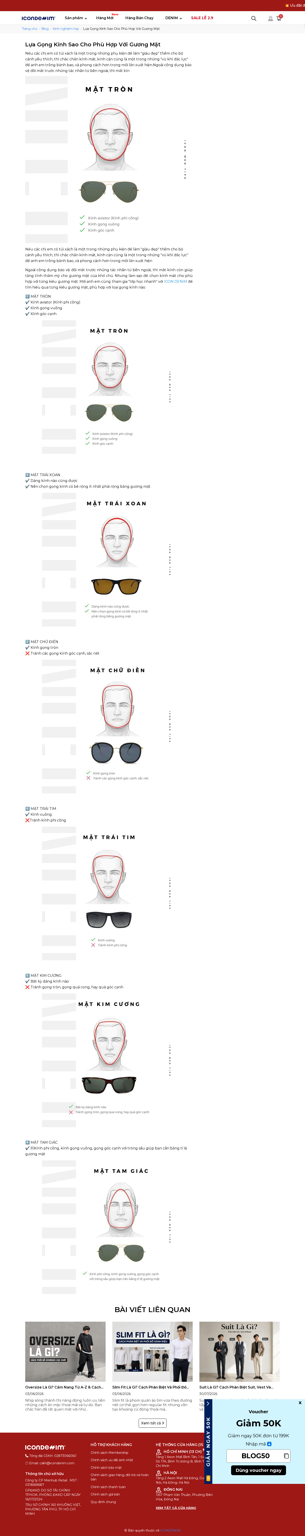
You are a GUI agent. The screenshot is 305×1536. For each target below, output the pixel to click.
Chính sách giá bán (105, 1494)
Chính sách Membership (109, 1453)
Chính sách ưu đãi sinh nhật (112, 1460)
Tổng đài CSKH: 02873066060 (52, 1456)
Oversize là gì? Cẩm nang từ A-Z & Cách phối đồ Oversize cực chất (63, 1387)
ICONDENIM (170, 1530)
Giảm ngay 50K (208, 1441)
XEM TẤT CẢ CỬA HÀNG (176, 1508)
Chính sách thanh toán (108, 1487)
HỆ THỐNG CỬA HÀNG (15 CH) (183, 1445)
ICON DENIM (175, 281)
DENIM (171, 18)
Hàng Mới (106, 16)
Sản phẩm (74, 18)
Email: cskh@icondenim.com (51, 1463)
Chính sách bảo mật (106, 1468)
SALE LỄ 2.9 (202, 18)
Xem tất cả (151, 1423)
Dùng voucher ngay (259, 1470)
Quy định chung (103, 1502)
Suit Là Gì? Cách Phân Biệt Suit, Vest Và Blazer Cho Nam (235, 1387)
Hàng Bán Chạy (139, 18)
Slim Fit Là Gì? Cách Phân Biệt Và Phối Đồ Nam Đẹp (149, 1387)
